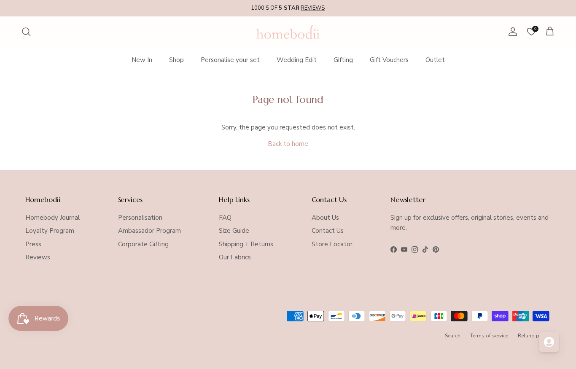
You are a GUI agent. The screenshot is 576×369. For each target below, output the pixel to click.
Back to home (288, 144)
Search (452, 335)
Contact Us (328, 230)
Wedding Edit (297, 60)
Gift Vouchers (389, 60)
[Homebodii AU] (288, 32)
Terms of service (489, 335)
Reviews (37, 257)
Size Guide (234, 230)
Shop (176, 60)
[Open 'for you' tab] (549, 342)
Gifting (343, 60)
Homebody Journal (52, 217)
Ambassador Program (149, 230)
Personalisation (140, 217)
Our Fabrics (235, 257)
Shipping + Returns (246, 244)
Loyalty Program (49, 230)
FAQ (225, 217)
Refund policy (534, 335)
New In (142, 60)
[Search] (26, 32)
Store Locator (332, 244)
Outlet (435, 60)
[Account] (511, 32)
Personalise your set (230, 60)
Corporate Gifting (143, 244)
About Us (325, 217)
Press (33, 244)
